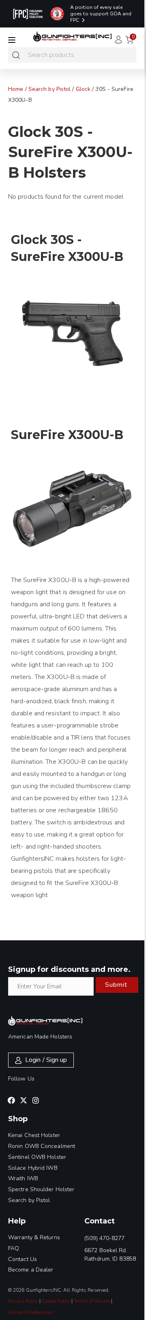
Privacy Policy (23, 1301)
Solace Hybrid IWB (33, 1168)
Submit (116, 984)
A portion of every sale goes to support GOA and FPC (100, 13)
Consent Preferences (31, 1312)
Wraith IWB (23, 1178)
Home (15, 89)
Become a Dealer (31, 1270)
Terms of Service (92, 1301)
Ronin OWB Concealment (41, 1146)
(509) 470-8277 (104, 1238)
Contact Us (22, 1259)
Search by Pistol (49, 89)
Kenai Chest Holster (34, 1135)
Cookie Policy (56, 1301)
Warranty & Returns (34, 1237)
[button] (11, 1100)
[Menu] (11, 40)
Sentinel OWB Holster (37, 1157)
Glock (83, 89)
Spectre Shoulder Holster (41, 1189)
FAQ (13, 1248)
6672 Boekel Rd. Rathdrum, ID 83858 (110, 1254)
